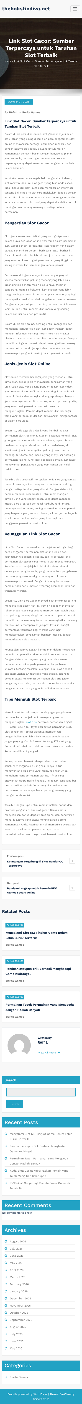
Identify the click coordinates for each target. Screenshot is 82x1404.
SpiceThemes (41, 1399)
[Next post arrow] (72, 887)
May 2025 (16, 1348)
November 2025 (20, 1305)
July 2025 (16, 1334)
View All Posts (47, 1052)
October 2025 (19, 1312)
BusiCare (66, 1394)
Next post (13, 883)
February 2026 (19, 1284)
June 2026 (16, 1255)
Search (10, 1080)
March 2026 (17, 1277)
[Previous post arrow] (72, 860)
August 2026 (18, 1241)
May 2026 (16, 1262)
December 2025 (20, 1298)
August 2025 (18, 1327)
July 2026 (16, 1248)
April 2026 (16, 1270)
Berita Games (31, 112)
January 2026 (19, 1291)
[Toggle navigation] (75, 8)
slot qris (31, 722)
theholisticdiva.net (26, 8)
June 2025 (16, 1341)
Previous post (15, 856)
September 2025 (21, 1319)
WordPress (40, 1394)
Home (7, 61)
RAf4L (13, 112)
